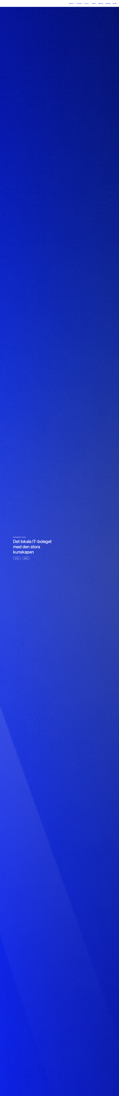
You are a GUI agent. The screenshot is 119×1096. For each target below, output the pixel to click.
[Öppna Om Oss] (88, 3)
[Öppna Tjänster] (73, 3)
